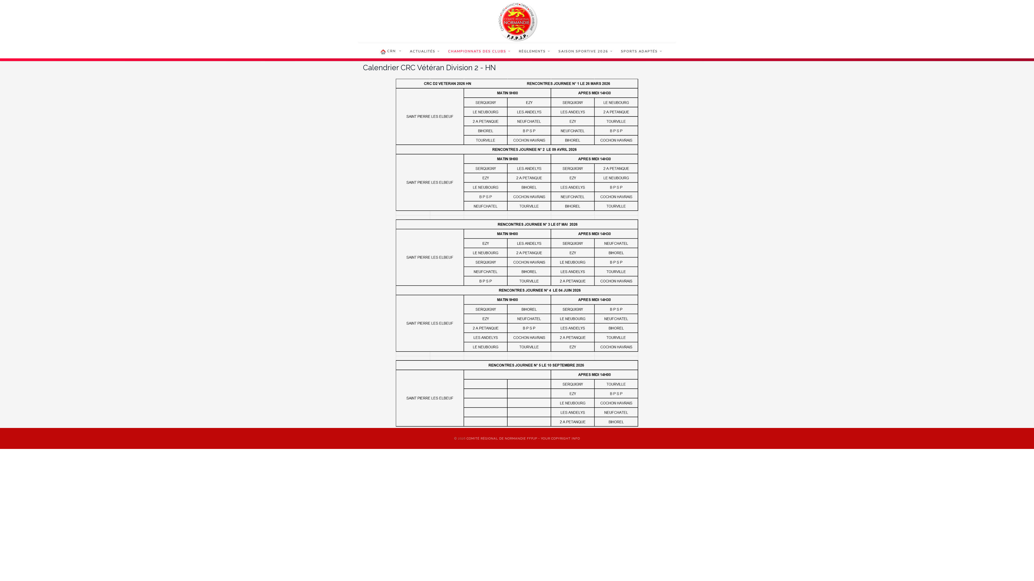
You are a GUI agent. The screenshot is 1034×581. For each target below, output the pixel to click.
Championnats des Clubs (477, 51)
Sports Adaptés (639, 51)
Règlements (532, 51)
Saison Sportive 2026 (583, 51)
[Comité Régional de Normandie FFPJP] (517, 21)
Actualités (422, 51)
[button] (1022, 569)
